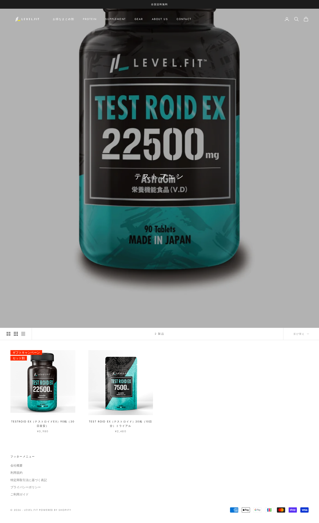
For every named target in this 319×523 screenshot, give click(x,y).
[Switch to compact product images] (23, 334)
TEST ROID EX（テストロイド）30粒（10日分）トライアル (120, 424)
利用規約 (16, 472)
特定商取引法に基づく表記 (28, 480)
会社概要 (16, 465)
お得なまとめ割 (63, 19)
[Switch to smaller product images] (16, 334)
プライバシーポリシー (25, 487)
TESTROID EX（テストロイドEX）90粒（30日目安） (42, 424)
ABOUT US (160, 19)
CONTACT (184, 19)
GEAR (139, 19)
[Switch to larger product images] (8, 334)
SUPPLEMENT (115, 19)
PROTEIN (90, 19)
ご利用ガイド (19, 494)
